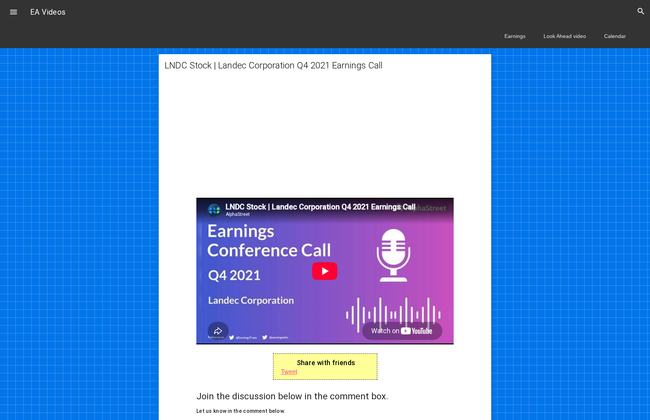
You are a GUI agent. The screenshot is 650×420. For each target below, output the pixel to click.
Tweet (289, 371)
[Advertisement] (325, 139)
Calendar (615, 36)
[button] (14, 13)
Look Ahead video (565, 36)
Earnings (514, 36)
